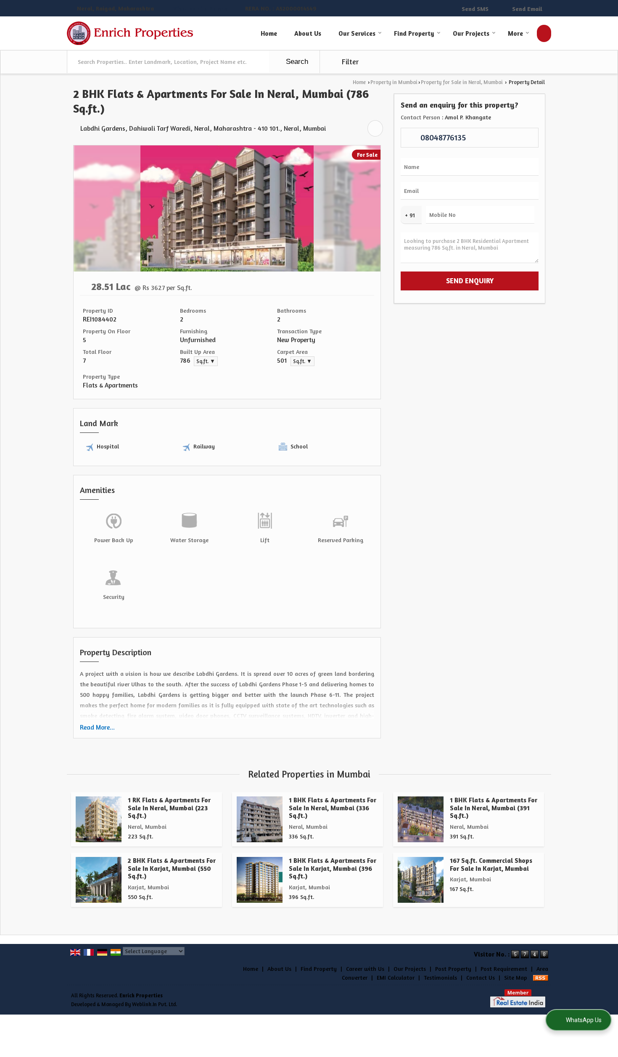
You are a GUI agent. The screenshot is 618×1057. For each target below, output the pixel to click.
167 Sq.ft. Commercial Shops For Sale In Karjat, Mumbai (491, 864)
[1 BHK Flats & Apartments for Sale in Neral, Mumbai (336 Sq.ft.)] (260, 819)
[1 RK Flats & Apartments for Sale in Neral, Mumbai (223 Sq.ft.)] (98, 819)
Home (269, 33)
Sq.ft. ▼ (205, 361)
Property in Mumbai (393, 82)
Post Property (453, 968)
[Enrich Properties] (131, 33)
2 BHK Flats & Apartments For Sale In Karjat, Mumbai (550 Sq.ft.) (172, 868)
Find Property (414, 33)
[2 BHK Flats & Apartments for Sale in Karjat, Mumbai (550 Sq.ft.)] (98, 880)
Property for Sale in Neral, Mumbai (462, 82)
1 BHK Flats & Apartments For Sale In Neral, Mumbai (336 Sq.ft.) (332, 808)
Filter (349, 62)
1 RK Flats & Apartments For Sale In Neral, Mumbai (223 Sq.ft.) (169, 808)
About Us (307, 33)
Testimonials (440, 977)
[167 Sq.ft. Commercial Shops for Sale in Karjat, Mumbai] (421, 880)
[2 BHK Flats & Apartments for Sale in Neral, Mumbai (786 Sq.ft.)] (227, 269)
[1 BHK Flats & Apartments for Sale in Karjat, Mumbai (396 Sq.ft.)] (260, 880)
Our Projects (471, 33)
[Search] (544, 33)
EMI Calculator (396, 977)
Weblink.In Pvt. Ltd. (154, 1004)
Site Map (515, 977)
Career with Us (365, 968)
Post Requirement (504, 968)
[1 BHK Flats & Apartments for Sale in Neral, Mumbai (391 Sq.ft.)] (421, 819)
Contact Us (480, 977)
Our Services (356, 33)
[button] (201, 8)
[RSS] (540, 977)
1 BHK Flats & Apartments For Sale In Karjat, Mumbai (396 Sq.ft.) (332, 868)
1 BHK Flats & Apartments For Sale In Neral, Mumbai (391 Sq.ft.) (493, 808)
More (515, 33)
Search (296, 62)
